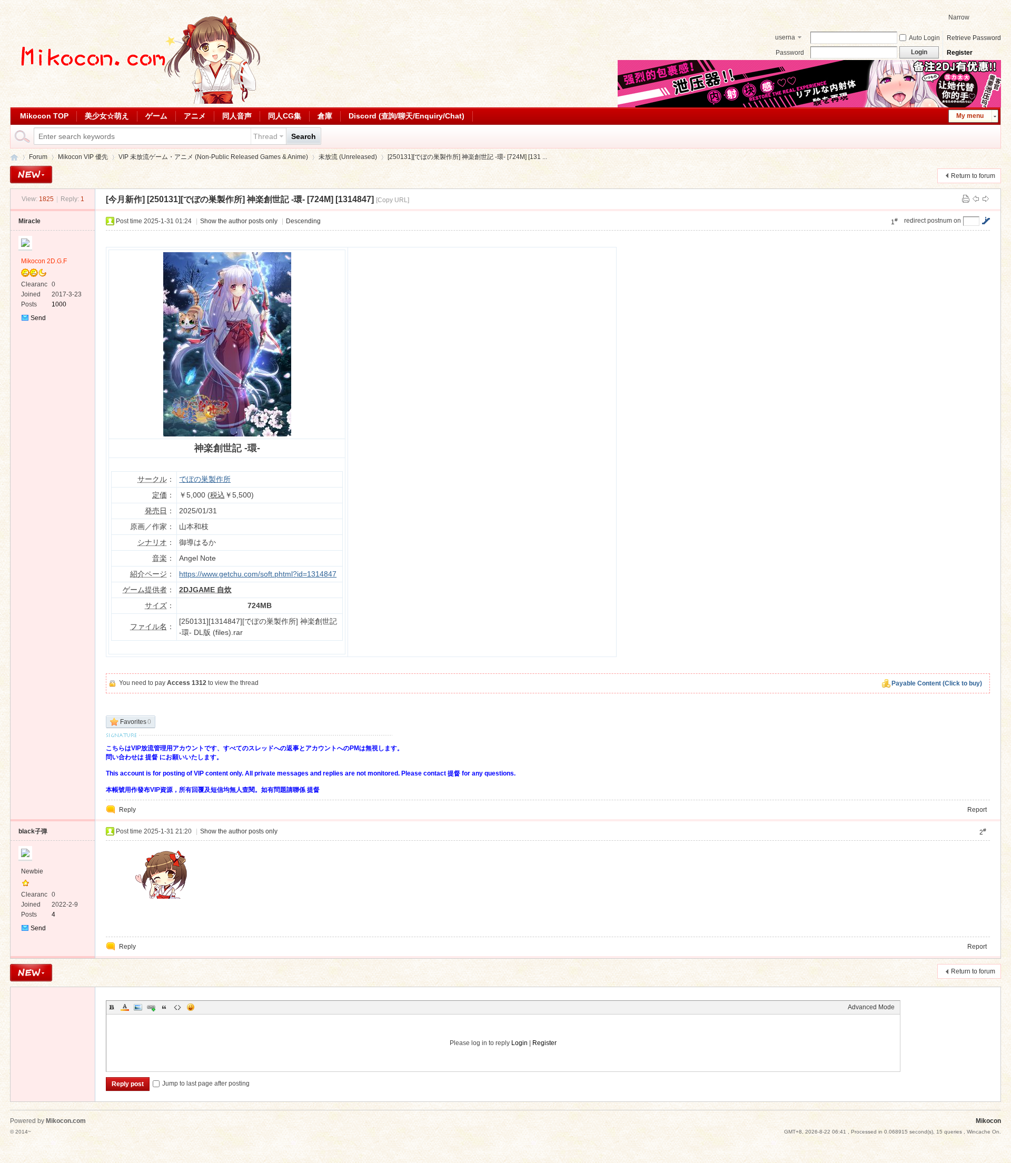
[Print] (966, 199)
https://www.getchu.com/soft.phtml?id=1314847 (257, 574)
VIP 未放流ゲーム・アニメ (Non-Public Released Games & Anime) (213, 157)
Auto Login (924, 38)
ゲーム (156, 116)
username (785, 38)
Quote (164, 1007)
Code (177, 1007)
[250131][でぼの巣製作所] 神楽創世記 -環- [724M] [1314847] (260, 199)
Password (790, 52)
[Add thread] (31, 174)
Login (519, 1043)
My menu (970, 116)
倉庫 (325, 116)
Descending (303, 221)
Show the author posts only (238, 221)
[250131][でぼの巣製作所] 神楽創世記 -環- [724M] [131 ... (467, 157)
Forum (38, 157)
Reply (127, 809)
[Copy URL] (392, 200)
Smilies (190, 1007)
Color (125, 1007)
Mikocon (14, 157)
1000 (59, 304)
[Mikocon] (136, 101)
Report (977, 809)
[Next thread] (986, 199)
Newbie (32, 871)
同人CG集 (284, 116)
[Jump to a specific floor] (986, 220)
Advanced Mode (871, 1007)
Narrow (958, 17)
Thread (265, 136)
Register (960, 52)
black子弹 (32, 831)
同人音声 (237, 116)
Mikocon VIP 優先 (83, 157)
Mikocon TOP (44, 116)
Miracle (29, 221)
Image (138, 1007)
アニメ (195, 116)
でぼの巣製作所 (205, 479)
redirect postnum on (932, 220)
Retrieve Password (974, 38)
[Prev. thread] (976, 199)
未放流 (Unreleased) (348, 157)
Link (151, 1007)
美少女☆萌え (107, 116)
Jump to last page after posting (206, 1083)
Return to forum (973, 176)
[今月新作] (125, 199)
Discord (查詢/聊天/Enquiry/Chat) (406, 116)
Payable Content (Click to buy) (936, 683)
